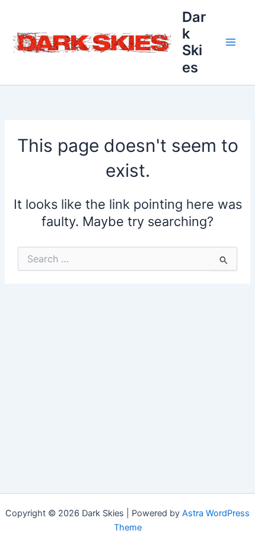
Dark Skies (194, 42)
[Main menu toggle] (230, 42)
